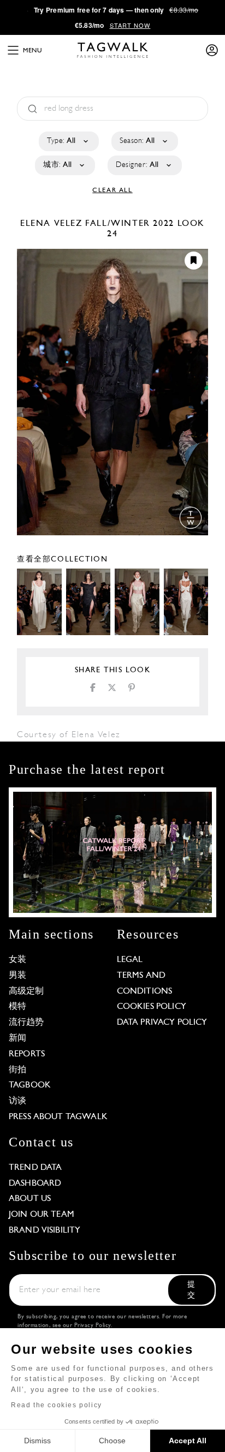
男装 (17, 975)
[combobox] (68, 141)
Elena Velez (52, 223)
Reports (27, 1054)
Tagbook (30, 1085)
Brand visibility (44, 1230)
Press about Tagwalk (58, 1117)
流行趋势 (26, 1022)
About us (30, 1198)
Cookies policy (151, 1006)
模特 (17, 1006)
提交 (191, 1290)
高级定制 (26, 991)
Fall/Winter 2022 (129, 223)
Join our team (41, 1214)
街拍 (17, 1070)
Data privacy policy (162, 1022)
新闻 (17, 1038)
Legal (130, 959)
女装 (17, 959)
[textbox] (68, 141)
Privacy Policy (92, 1326)
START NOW (130, 25)
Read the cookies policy (56, 1405)
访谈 (17, 1101)
